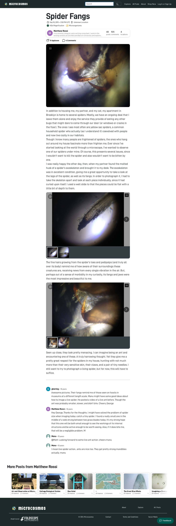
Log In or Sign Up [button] (164, 4)
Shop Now (152, 4)
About (143, 4)
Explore (128, 4)
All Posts (136, 4)
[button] (24, 483)
